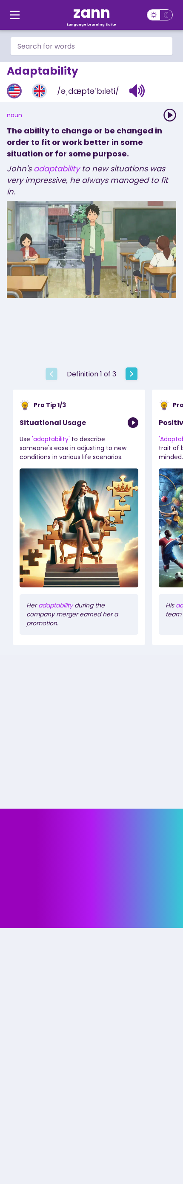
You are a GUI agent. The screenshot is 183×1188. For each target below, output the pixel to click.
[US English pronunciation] (14, 91)
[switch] (160, 14)
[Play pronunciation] (169, 115)
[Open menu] (15, 15)
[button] (137, 90)
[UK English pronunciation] (39, 91)
